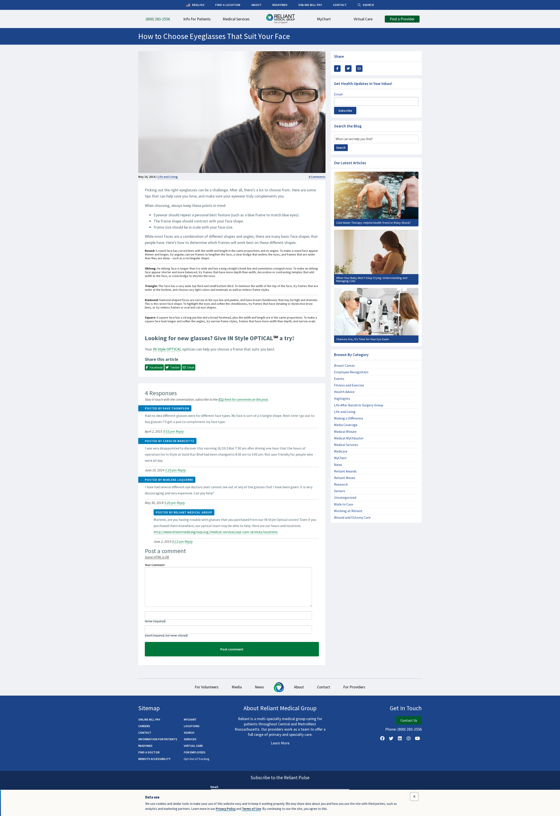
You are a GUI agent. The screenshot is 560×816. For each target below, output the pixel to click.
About (299, 686)
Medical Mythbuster (349, 438)
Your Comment (155, 564)
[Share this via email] (359, 68)
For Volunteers (207, 686)
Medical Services (346, 445)
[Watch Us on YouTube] (417, 738)
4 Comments (317, 177)
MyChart (340, 458)
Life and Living (168, 177)
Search (341, 148)
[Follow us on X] (391, 738)
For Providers (354, 686)
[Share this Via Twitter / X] (348, 68)
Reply (180, 431)
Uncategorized (345, 497)
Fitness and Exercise (349, 385)
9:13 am (178, 541)
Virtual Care (193, 746)
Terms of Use (251, 809)
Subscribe (345, 111)
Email (166, 635)
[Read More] (376, 199)
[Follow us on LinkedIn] (400, 738)
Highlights (342, 399)
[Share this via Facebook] (337, 68)
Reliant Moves (344, 478)
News (338, 465)
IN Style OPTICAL (167, 349)
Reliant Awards (345, 471)
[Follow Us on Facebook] (382, 738)
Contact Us (409, 720)
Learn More (280, 743)
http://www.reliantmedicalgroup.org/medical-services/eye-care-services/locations (216, 532)
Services (190, 739)
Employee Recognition (351, 372)
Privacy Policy (226, 809)
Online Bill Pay (149, 719)
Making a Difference (348, 418)
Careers (144, 726)
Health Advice (344, 392)
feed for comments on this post (243, 399)
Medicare (340, 451)
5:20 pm (170, 503)
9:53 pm (169, 431)
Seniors (339, 491)
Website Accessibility (154, 759)
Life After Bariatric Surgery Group (358, 405)
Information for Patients (157, 739)
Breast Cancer (344, 365)
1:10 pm (171, 470)
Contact (323, 686)
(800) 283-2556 (409, 729)
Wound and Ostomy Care (352, 517)
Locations (192, 726)
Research (341, 484)
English (197, 5)
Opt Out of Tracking (196, 759)
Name (155, 621)
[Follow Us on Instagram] (408, 738)
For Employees (194, 752)
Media (237, 686)
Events (339, 379)
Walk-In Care (343, 504)
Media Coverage (345, 425)
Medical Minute (345, 432)
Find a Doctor (148, 752)
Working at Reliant (348, 511)
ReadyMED (145, 746)
